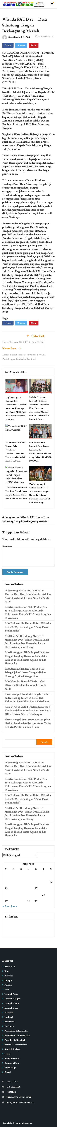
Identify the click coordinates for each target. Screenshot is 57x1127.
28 (13, 901)
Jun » (14, 906)
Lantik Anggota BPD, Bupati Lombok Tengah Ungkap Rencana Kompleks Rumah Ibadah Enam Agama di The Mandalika (27, 657)
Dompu (8, 980)
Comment (7, 545)
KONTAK (11, 1092)
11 (43, 882)
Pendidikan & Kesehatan (16, 1030)
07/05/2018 (42, 36)
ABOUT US (12, 1081)
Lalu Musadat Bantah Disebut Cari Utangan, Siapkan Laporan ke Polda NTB (25, 685)
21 (13, 894)
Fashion (8, 984)
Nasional (9, 1017)
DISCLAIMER (13, 1086)
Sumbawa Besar (12, 1063)
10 (36, 882)
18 (43, 888)
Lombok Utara (11, 1007)
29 (21, 901)
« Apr (5, 906)
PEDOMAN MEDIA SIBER (19, 1097)
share (9, 45)
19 (50, 888)
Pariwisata (10, 1021)
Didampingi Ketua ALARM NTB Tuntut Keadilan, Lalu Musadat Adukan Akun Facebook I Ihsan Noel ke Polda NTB (28, 596)
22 (21, 894)
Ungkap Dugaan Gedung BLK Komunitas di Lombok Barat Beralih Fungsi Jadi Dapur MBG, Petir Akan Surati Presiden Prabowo (15, 408)
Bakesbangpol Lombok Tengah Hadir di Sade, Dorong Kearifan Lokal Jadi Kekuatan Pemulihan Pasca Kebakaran (28, 697)
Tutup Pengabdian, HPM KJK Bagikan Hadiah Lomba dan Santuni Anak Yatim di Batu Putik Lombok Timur (28, 723)
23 (28, 894)
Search (44, 742)
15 (21, 888)
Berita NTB (10, 966)
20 (6, 894)
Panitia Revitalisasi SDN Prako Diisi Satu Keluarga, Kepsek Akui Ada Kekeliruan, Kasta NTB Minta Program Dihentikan (28, 612)
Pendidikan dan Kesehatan (17, 1035)
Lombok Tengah (12, 998)
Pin (34, 45)
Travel (8, 1072)
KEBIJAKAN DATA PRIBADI (20, 1102)
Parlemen (9, 1026)
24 (36, 894)
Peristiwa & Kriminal (15, 1040)
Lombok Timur (12, 1003)
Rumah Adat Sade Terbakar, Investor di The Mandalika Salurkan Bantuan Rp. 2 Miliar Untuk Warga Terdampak (28, 710)
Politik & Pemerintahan (16, 1044)
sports (7, 1053)
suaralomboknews (23, 1122)
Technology (10, 1067)
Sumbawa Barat (12, 1058)
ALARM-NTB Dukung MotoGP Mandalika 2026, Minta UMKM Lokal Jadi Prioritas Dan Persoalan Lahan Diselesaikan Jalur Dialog (27, 641)
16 (28, 888)
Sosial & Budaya (12, 1049)
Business (9, 975)
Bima (7, 971)
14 (13, 888)
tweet (22, 45)
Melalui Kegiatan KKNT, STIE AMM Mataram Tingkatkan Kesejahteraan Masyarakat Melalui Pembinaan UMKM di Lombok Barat (39, 408)
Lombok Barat (11, 994)
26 (50, 894)
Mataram (9, 1012)
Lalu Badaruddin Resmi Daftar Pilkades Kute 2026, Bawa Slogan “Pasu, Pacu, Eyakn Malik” (28, 626)
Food (7, 989)
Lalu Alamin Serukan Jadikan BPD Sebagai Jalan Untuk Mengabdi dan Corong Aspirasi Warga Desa (25, 672)
